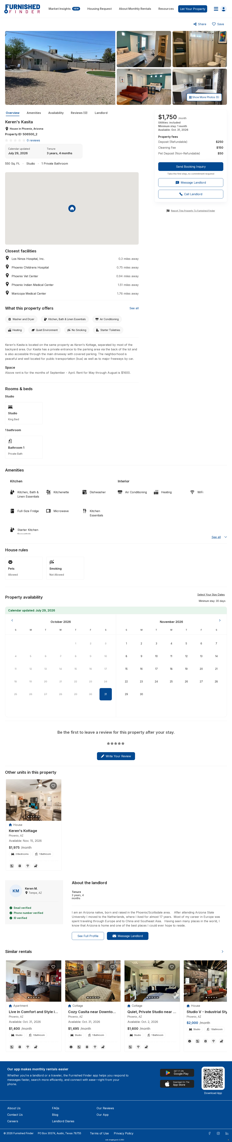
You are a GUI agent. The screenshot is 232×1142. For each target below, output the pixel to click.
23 (90, 681)
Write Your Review (118, 756)
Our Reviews (105, 1108)
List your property (192, 9)
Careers (12, 1121)
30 (90, 694)
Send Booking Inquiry (191, 166)
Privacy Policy (123, 1133)
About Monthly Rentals (135, 9)
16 (90, 668)
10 (105, 656)
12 (31, 668)
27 (45, 694)
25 (15, 694)
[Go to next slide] (222, 951)
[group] (190, 168)
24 (105, 681)
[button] (212, 601)
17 (105, 668)
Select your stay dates (211, 594)
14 (60, 668)
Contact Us (15, 1114)
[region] (33, 800)
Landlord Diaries (63, 1121)
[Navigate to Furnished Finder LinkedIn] (226, 1133)
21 (60, 681)
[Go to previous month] (12, 620)
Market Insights (64, 9)
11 (15, 668)
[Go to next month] (220, 620)
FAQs (55, 1108)
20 (45, 681)
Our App (103, 1114)
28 (60, 694)
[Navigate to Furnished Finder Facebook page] (209, 1133)
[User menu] (219, 8)
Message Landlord (130, 936)
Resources (166, 9)
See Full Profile (87, 936)
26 (30, 694)
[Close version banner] (228, 1140)
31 (105, 694)
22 (75, 681)
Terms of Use (99, 1133)
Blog (55, 1114)
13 (45, 668)
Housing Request (99, 9)
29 (75, 694)
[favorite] (53, 785)
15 (75, 668)
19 (30, 681)
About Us (13, 1108)
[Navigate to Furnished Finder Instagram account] (218, 1133)
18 (15, 681)
